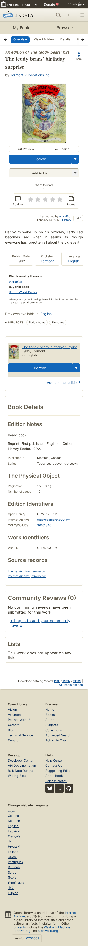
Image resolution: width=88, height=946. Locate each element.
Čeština (13, 816)
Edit (78, 218)
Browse (63, 27)
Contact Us (53, 765)
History (66, 219)
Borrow (40, 159)
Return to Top (55, 740)
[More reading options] (75, 159)
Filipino (13, 893)
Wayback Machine (57, 927)
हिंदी (10, 841)
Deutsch (14, 821)
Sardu (12, 872)
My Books (22, 27)
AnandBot (65, 216)
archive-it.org (48, 931)
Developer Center (20, 760)
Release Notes (56, 781)
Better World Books (23, 292)
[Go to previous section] (5, 39)
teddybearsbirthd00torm (53, 519)
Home (49, 709)
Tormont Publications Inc (30, 75)
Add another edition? (63, 382)
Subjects (51, 725)
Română (14, 867)
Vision (12, 709)
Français (14, 836)
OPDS (77, 681)
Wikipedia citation (70, 684)
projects (20, 927)
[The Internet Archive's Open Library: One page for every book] (19, 15)
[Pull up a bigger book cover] (44, 141)
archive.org (22, 931)
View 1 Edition (44, 39)
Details (65, 39)
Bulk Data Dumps (20, 771)
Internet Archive (19, 571)
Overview (20, 39)
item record (38, 571)
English (73, 261)
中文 (11, 888)
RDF (57, 681)
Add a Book (54, 776)
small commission (33, 302)
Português (15, 862)
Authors (51, 720)
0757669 (32, 938)
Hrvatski (14, 846)
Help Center (54, 760)
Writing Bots (17, 776)
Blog (11, 730)
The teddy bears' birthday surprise (49, 347)
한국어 (12, 857)
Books (50, 715)
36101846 (44, 525)
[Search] (58, 15)
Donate (51, 4)
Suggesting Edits (58, 771)
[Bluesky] (49, 788)
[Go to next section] (82, 39)
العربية (12, 810)
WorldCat (15, 282)
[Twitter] (59, 788)
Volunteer (15, 715)
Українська (16, 882)
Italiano (13, 852)
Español (14, 831)
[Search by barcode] (69, 15)
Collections (53, 730)
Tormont (47, 261)
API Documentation (22, 765)
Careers (13, 725)
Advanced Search (58, 735)
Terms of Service (20, 735)
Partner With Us (19, 720)
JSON (66, 681)
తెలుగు (12, 877)
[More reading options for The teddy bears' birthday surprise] (75, 172)
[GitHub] (69, 788)
